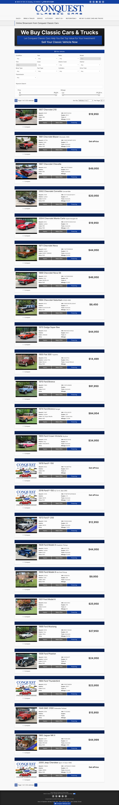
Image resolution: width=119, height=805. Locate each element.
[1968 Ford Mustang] (26, 634)
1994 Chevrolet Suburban (55, 300)
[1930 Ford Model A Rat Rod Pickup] (26, 579)
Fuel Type (40, 68)
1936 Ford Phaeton (47, 654)
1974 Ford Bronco (49, 409)
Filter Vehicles (60, 51)
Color (39, 62)
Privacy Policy (65, 792)
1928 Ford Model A (53, 545)
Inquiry (45, 122)
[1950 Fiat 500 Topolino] (26, 361)
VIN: (62, 113)
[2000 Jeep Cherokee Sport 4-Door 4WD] (26, 770)
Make (60, 55)
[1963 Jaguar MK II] (26, 742)
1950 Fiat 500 (48, 354)
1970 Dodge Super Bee (49, 327)
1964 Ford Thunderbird (49, 681)
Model (82, 55)
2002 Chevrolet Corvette (54, 191)
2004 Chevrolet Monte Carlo (58, 218)
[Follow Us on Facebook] (90, 2)
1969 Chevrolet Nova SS (50, 273)
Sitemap (62, 793)
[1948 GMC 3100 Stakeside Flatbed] (26, 715)
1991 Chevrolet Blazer (54, 137)
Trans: (63, 117)
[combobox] (26, 58)
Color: (40, 117)
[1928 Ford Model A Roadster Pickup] (26, 552)
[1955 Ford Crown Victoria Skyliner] (26, 443)
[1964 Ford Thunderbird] (26, 688)
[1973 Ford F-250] (26, 525)
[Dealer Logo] (59, 10)
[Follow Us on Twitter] (93, 2)
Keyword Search (21, 83)
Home (52, 792)
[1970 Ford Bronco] (26, 389)
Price (19, 90)
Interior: (41, 115)
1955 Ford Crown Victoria (53, 436)
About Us (55, 792)
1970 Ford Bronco (47, 381)
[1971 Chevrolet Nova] (26, 253)
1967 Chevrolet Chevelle (50, 164)
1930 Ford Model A (53, 572)
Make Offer (59, 122)
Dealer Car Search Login (48, 793)
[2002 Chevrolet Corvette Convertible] (26, 198)
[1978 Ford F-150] (26, 470)
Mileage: (63, 119)
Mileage (63, 90)
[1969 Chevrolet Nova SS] (26, 280)
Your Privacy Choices (68, 793)
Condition (19, 55)
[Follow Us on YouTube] (97, 2)
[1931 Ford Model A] (26, 606)
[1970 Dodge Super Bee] (26, 334)
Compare (27, 127)
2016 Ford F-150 (53, 490)
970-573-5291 (48, 2)
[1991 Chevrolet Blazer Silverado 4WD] (26, 144)
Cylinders (61, 68)
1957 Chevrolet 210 (48, 109)
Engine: (63, 115)
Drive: (40, 119)
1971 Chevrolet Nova (48, 245)
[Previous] (16, 100)
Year (38, 55)
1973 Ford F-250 (46, 518)
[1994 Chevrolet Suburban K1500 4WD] (26, 307)
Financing (74, 122)
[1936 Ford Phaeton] (26, 661)
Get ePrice (94, 141)
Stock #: (41, 113)
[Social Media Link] (103, 2)
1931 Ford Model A (47, 599)
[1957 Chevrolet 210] (26, 117)
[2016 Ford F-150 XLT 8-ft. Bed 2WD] (26, 498)
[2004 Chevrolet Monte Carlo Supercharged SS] (26, 225)
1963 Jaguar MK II (47, 735)
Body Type (19, 68)
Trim (17, 62)
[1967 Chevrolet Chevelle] (26, 171)
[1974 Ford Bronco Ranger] (26, 416)
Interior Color (63, 62)
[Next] (35, 100)
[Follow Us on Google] (100, 2)
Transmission (20, 74)
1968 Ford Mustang (48, 626)
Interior (82, 62)
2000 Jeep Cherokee (55, 762)
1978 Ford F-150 (46, 463)
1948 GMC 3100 (52, 708)
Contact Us (60, 792)
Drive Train (83, 68)
